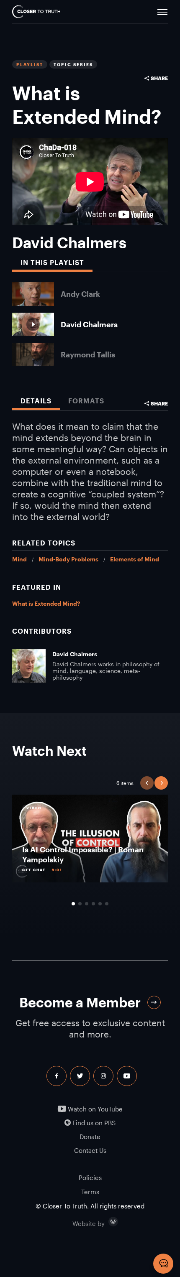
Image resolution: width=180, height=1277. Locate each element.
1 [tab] (73, 903)
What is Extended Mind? (46, 603)
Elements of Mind (134, 559)
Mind (19, 559)
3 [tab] (86, 903)
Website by (106, 1221)
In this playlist (52, 262)
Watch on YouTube (94, 1109)
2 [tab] (80, 903)
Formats (86, 401)
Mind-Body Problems (68, 559)
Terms (90, 1191)
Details (36, 401)
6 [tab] (106, 903)
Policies (90, 1177)
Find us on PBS (93, 1123)
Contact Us (90, 1150)
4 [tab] (93, 903)
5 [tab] (100, 903)
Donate (90, 1136)
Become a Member (80, 1002)
